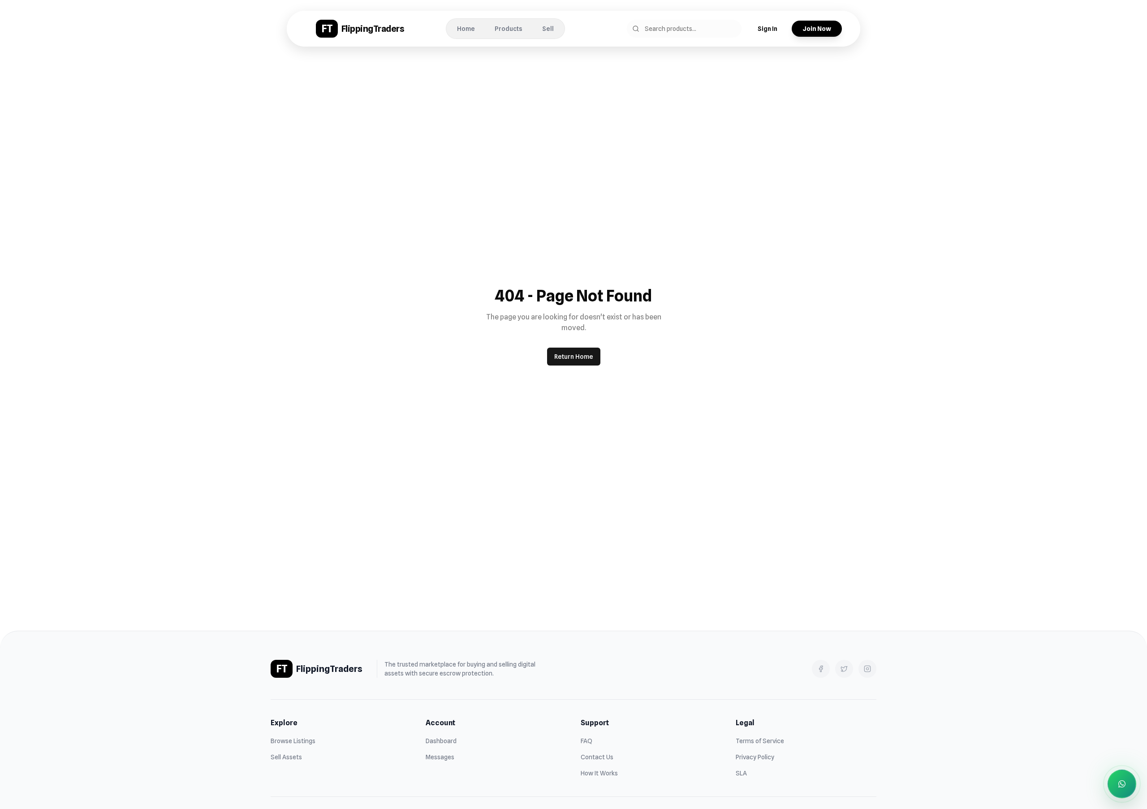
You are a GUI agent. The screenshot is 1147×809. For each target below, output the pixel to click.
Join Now (816, 28)
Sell (548, 28)
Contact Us (597, 757)
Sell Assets (286, 757)
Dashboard (441, 740)
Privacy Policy (755, 757)
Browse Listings (293, 740)
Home (466, 28)
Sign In (767, 28)
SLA (741, 773)
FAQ (586, 740)
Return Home (573, 356)
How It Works (599, 773)
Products (508, 28)
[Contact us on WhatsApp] (1122, 784)
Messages (440, 757)
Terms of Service (760, 740)
